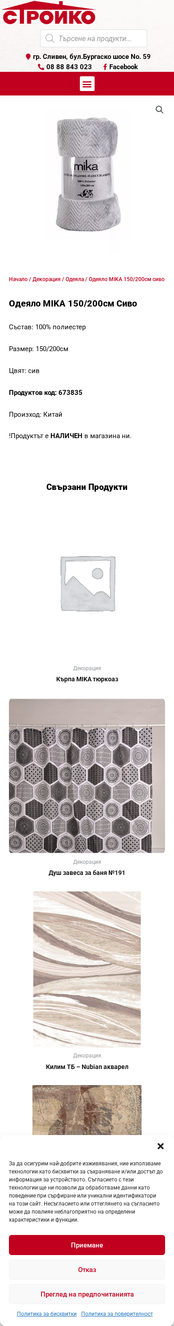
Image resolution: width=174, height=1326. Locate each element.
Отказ (87, 1270)
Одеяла (75, 279)
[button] (160, 1146)
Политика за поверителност (117, 1314)
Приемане (87, 1245)
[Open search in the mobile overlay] (93, 38)
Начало (18, 279)
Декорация (47, 279)
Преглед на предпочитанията (87, 1294)
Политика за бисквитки (47, 1314)
